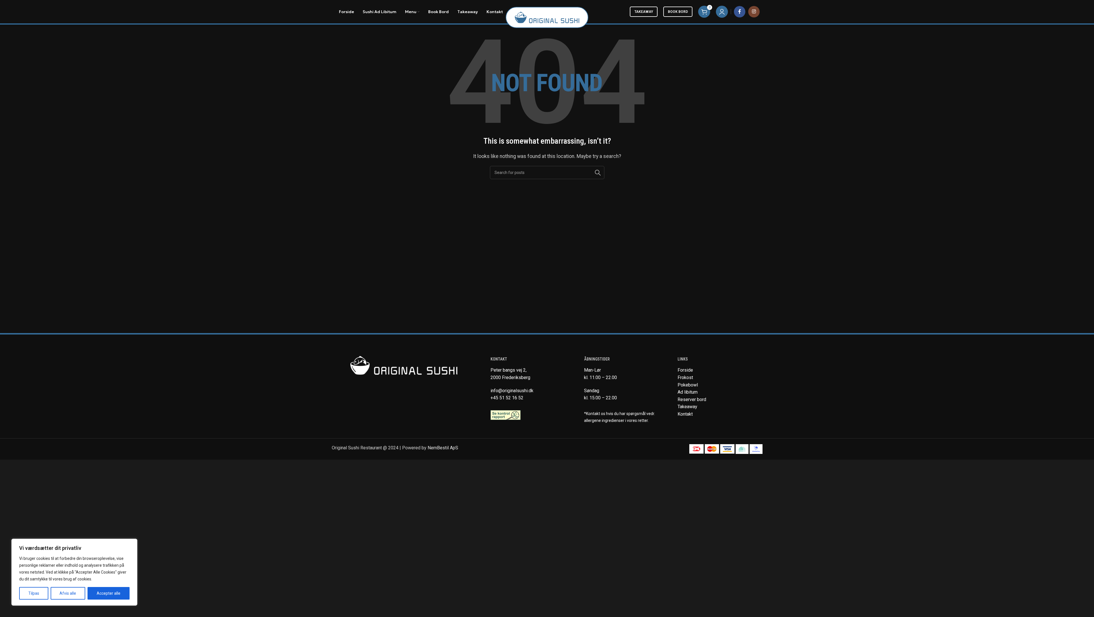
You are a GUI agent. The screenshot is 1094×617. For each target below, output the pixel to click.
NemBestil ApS (443, 447)
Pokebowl (688, 385)
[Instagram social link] (754, 11)
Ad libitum (688, 392)
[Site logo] (547, 17)
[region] (74, 572)
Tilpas (33, 593)
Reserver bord (692, 399)
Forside (685, 370)
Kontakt (685, 414)
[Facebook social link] (739, 11)
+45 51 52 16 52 (507, 397)
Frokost (685, 377)
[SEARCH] (597, 172)
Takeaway (643, 12)
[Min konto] (722, 11)
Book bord (678, 12)
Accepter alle (108, 593)
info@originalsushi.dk (512, 390)
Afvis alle (67, 593)
